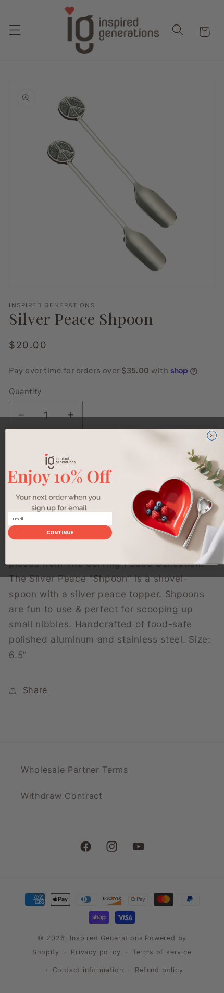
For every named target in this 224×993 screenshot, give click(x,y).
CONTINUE (60, 532)
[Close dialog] (212, 435)
